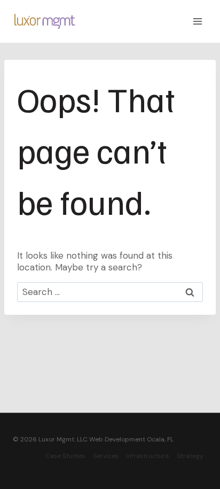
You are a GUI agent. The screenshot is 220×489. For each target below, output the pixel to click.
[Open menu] (197, 21)
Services (106, 456)
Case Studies (65, 456)
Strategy (190, 456)
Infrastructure (147, 456)
